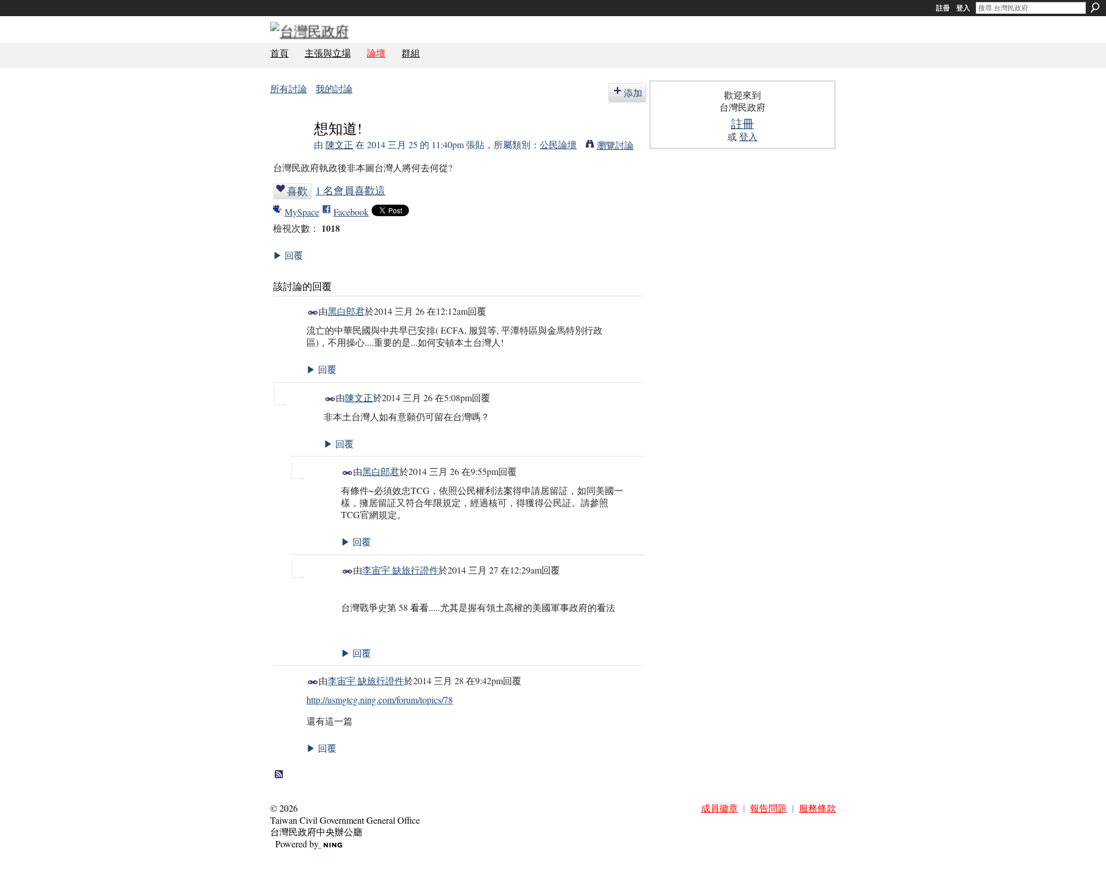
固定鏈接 (313, 312)
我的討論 (334, 88)
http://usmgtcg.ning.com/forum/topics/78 (379, 699)
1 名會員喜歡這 (350, 190)
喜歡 (297, 191)
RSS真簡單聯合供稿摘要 (279, 775)
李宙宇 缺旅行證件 (400, 570)
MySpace (302, 212)
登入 (963, 8)
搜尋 (1095, 7)
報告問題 (768, 808)
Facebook (351, 212)
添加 (633, 92)
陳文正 (339, 144)
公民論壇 (558, 144)
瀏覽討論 (615, 145)
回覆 (288, 255)
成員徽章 (719, 808)
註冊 (943, 8)
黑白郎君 (346, 311)
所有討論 (288, 88)
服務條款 (817, 808)
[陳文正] (288, 150)
